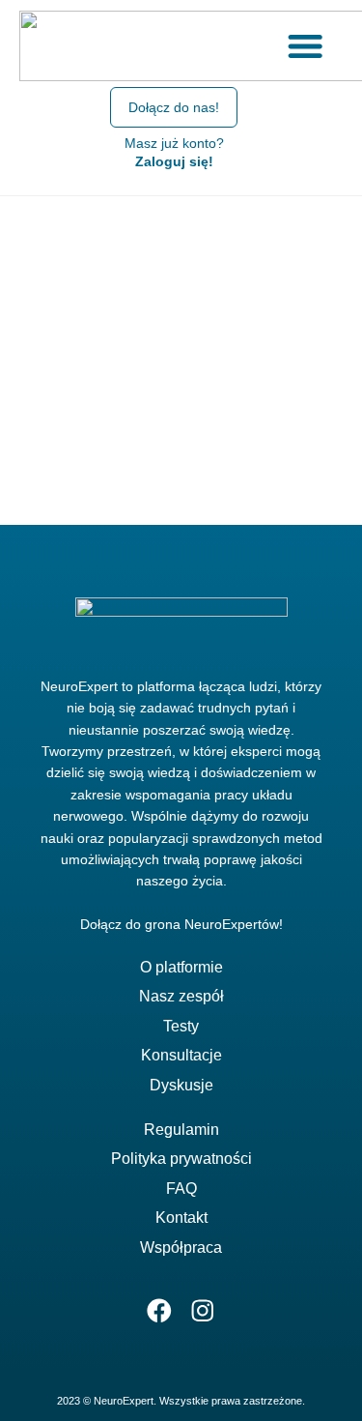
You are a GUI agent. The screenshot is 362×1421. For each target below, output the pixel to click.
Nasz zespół (181, 996)
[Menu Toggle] (305, 45)
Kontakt (181, 1217)
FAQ (181, 1188)
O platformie (181, 967)
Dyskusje (181, 1085)
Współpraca (181, 1247)
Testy (181, 1026)
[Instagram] (203, 1311)
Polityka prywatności (181, 1158)
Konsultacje (181, 1055)
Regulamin (181, 1129)
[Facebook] (160, 1311)
